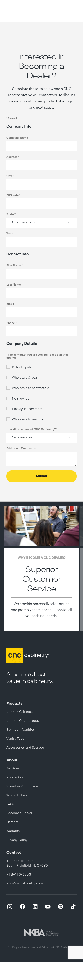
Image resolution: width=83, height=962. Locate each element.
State (10, 214)
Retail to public (23, 367)
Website (11, 233)
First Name (13, 265)
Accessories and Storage (25, 747)
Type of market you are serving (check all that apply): (37, 356)
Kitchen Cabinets (19, 712)
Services (13, 768)
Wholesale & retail (25, 378)
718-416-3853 (18, 874)
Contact (13, 852)
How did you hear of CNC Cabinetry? (31, 429)
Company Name (17, 137)
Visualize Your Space (22, 786)
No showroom (22, 398)
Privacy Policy (16, 840)
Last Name (13, 284)
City (9, 176)
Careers (12, 822)
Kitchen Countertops (22, 721)
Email (10, 303)
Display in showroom (27, 409)
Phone (10, 323)
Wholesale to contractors (30, 388)
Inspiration (14, 777)
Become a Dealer (19, 813)
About (11, 760)
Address (11, 156)
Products (14, 703)
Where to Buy (16, 795)
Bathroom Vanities (20, 730)
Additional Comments (21, 448)
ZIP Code (12, 195)
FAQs (10, 804)
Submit (41, 476)
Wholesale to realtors (27, 419)
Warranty (13, 831)
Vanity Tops (15, 739)
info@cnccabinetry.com (24, 883)
